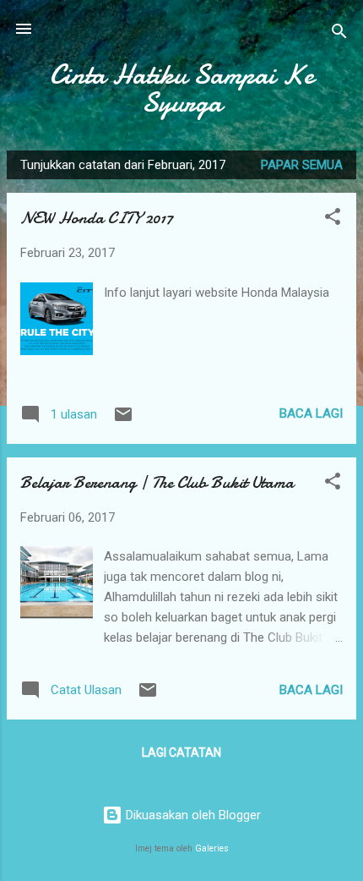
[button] (332, 219)
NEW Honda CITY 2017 (96, 217)
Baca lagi (311, 413)
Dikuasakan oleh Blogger (191, 815)
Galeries (212, 848)
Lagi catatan (181, 752)
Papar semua (302, 164)
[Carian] (339, 34)
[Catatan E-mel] (123, 420)
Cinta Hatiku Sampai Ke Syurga (182, 89)
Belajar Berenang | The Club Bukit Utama (157, 482)
